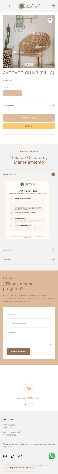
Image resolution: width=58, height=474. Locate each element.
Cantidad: (7, 87)
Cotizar (29, 126)
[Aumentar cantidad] (18, 93)
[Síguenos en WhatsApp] (20, 456)
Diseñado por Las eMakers (36, 465)
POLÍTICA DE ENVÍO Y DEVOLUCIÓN (13, 433)
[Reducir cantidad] (7, 93)
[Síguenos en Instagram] (5, 456)
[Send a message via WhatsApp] (52, 456)
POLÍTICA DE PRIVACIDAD (9, 426)
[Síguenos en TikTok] (13, 456)
